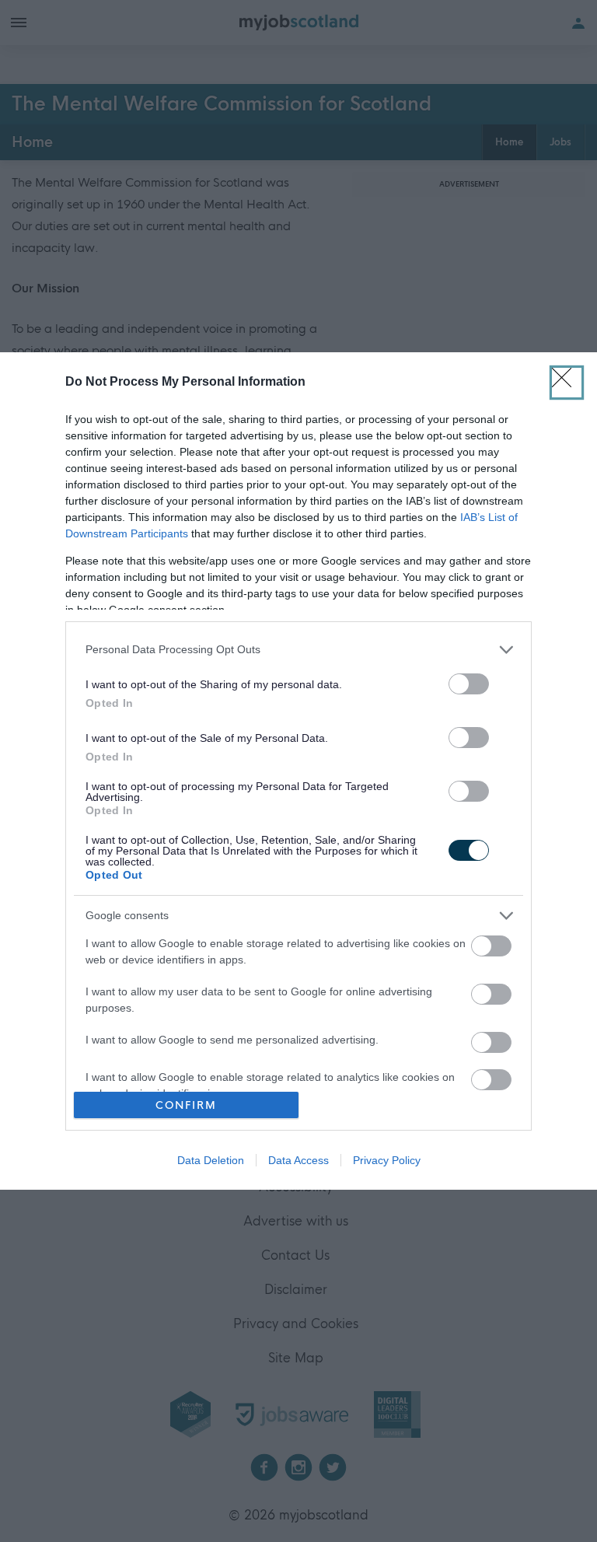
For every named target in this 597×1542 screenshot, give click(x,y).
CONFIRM (186, 1105)
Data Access (298, 1160)
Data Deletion (210, 1160)
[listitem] (298, 650)
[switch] (469, 683)
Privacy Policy (387, 1160)
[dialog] (298, 771)
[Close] (566, 382)
